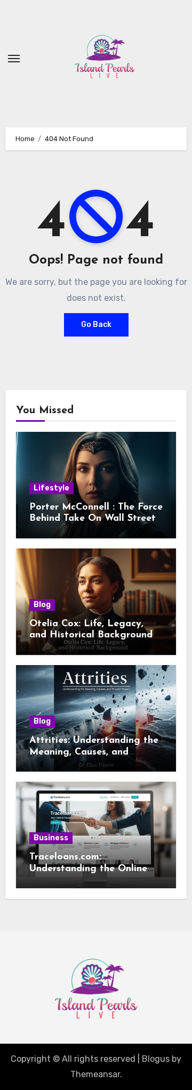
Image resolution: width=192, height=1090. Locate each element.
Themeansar (95, 1074)
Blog (42, 604)
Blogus (156, 1059)
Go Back (96, 324)
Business (51, 837)
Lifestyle (51, 488)
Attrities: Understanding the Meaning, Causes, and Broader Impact (93, 752)
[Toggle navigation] (13, 58)
